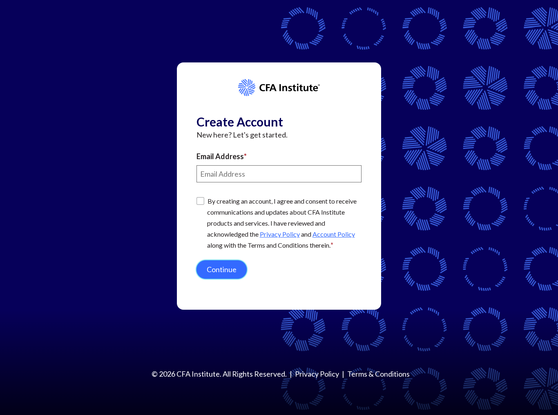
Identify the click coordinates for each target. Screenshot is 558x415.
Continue (222, 269)
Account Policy (333, 234)
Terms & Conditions (378, 373)
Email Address (220, 156)
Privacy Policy (280, 234)
